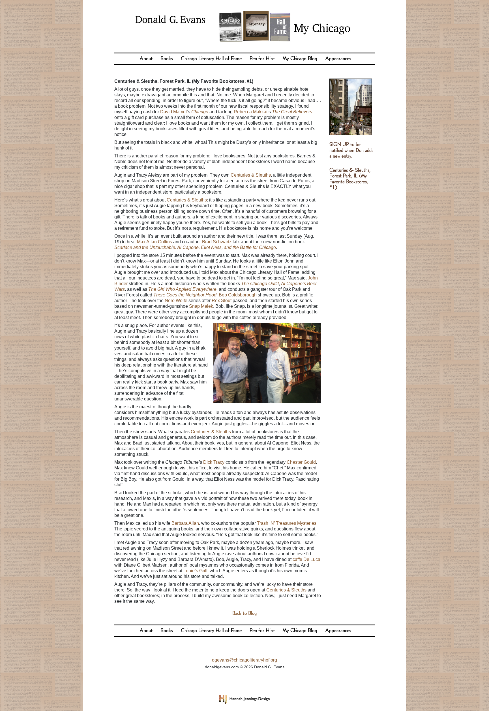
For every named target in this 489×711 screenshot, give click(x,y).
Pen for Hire (262, 58)
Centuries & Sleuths (251, 175)
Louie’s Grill (195, 570)
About (146, 58)
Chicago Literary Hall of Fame (211, 58)
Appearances (338, 58)
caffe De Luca (306, 559)
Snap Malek (201, 306)
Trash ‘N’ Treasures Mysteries (286, 523)
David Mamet (173, 111)
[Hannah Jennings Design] (244, 699)
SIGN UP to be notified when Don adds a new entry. (351, 150)
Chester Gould (301, 462)
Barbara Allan (185, 523)
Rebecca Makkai (250, 111)
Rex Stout (221, 300)
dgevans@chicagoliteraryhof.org (244, 660)
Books (166, 58)
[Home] (244, 24)
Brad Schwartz (216, 241)
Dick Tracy (213, 462)
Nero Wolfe (176, 300)
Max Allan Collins (154, 241)
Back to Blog (244, 613)
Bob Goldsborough (238, 294)
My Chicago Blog (299, 58)
